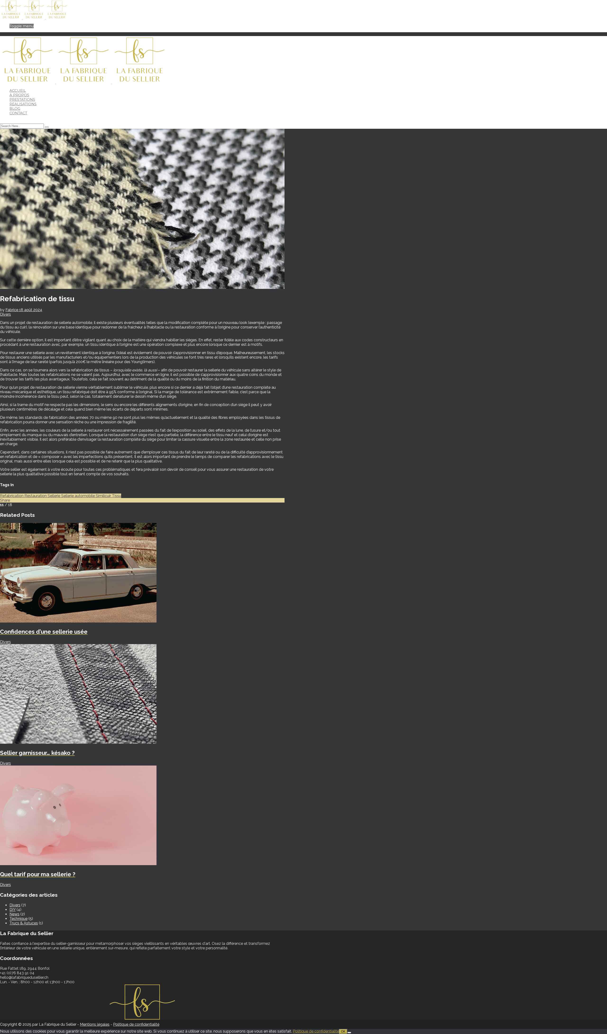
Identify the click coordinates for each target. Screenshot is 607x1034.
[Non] (349, 1032)
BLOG (14, 108)
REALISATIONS (23, 104)
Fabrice (12, 310)
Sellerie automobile (78, 496)
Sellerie (54, 496)
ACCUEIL (17, 90)
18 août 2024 (30, 310)
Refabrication (12, 496)
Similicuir (104, 496)
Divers (5, 314)
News (14, 914)
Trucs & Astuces (23, 923)
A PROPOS (19, 95)
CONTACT (18, 113)
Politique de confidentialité (136, 1024)
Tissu (116, 496)
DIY (12, 909)
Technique (18, 918)
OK (343, 1031)
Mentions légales (95, 1024)
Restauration (36, 496)
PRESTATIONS (22, 99)
